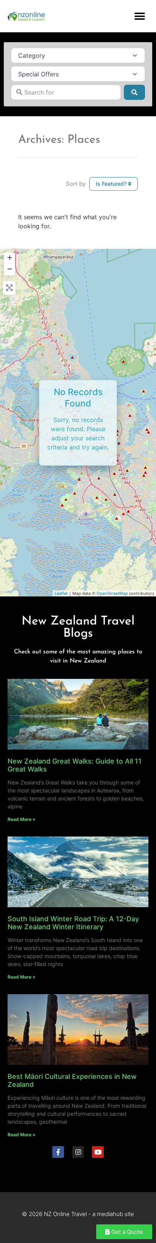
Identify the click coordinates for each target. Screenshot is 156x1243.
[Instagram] (78, 1152)
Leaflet (61, 593)
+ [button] (9, 257)
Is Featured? (112, 183)
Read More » (22, 819)
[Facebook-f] (58, 1152)
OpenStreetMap (112, 593)
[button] (139, 16)
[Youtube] (98, 1152)
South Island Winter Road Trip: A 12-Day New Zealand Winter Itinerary (73, 923)
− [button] (9, 269)
